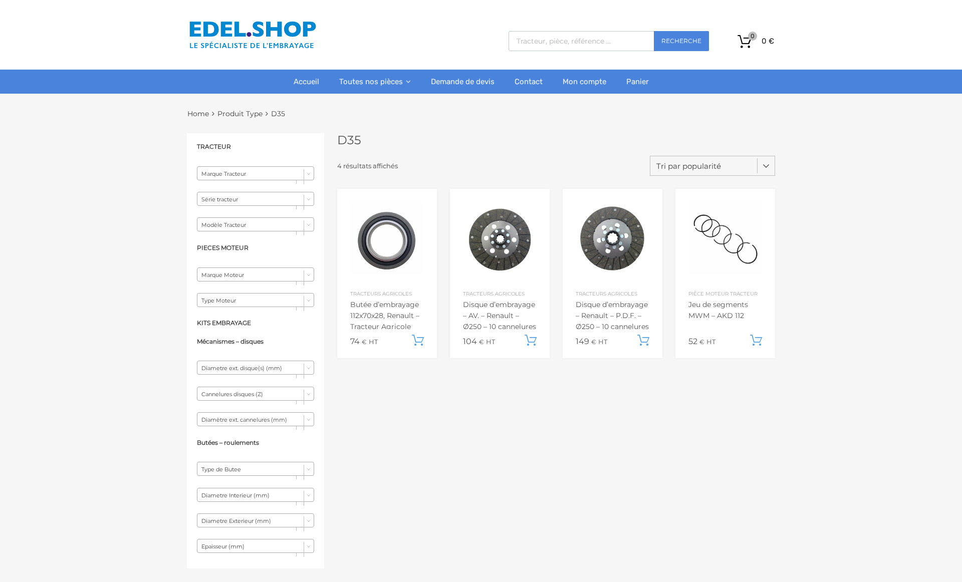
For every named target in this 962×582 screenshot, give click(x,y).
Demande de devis (463, 81)
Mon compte (584, 81)
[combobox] (255, 173)
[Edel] (252, 47)
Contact (529, 81)
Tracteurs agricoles (381, 293)
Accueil (306, 81)
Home (198, 113)
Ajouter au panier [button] (418, 340)
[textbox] (255, 174)
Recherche (681, 41)
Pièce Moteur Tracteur (723, 293)
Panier (637, 81)
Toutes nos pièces (371, 81)
